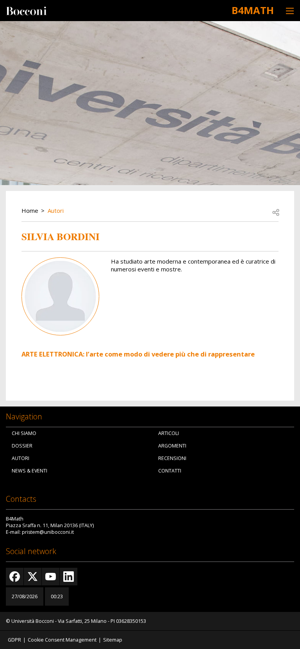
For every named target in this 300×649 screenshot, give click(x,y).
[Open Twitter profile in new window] (32, 576)
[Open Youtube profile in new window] (50, 576)
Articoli (168, 433)
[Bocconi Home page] (26, 10)
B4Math (253, 10)
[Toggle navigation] (290, 10)
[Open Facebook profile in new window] (14, 576)
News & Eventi (29, 470)
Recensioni (172, 458)
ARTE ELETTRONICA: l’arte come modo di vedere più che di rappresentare (138, 353)
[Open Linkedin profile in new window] (68, 576)
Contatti (169, 470)
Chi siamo (24, 433)
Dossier (22, 445)
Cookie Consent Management (62, 640)
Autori (56, 210)
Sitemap (112, 640)
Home (29, 210)
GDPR (14, 640)
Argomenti (172, 445)
